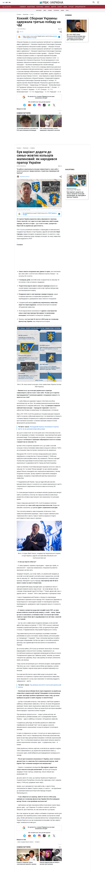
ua (3, 2)
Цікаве (62, 10)
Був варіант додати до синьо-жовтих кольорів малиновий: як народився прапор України (76, 194)
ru (10, 2)
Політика (39, 7)
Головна (19, 14)
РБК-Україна (21, 229)
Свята (44, 10)
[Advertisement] (39, 258)
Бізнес (47, 7)
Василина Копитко (71, 188)
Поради (50, 10)
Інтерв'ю (33, 148)
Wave (65, 7)
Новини (23, 7)
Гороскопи (56, 10)
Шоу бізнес (38, 10)
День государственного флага (25, 842)
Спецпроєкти (80, 7)
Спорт (59, 7)
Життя (53, 7)
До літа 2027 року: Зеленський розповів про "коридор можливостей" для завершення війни (76, 37)
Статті (32, 14)
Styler (71, 7)
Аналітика (31, 7)
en (6, 2)
